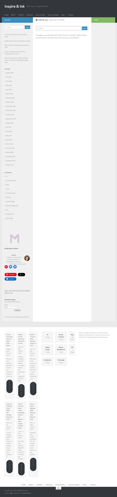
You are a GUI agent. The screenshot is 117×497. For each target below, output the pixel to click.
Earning (8, 197)
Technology (9, 218)
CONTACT (21, 15)
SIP (7, 210)
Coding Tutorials (10, 193)
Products (70, 15)
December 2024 (10, 156)
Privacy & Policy (40, 15)
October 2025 (10, 114)
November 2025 (11, 110)
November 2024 (11, 161)
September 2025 (11, 119)
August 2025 (10, 123)
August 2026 (10, 73)
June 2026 (9, 81)
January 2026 (10, 102)
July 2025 (8, 127)
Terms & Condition (53, 15)
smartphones (10, 214)
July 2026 (8, 77)
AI (6, 176)
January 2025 (10, 152)
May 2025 (9, 135)
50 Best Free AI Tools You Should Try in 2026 (21, 339)
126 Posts (72, 337)
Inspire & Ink (15, 6)
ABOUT (13, 15)
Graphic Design (10, 201)
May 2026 (9, 85)
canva (7, 189)
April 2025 (9, 140)
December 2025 (10, 106)
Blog (63, 15)
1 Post (61, 337)
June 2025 (9, 131)
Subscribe (17, 310)
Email (6, 305)
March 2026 (9, 94)
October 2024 (10, 165)
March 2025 (9, 144)
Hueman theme (27, 493)
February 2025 (10, 148)
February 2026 (10, 98)
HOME (6, 15)
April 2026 (9, 89)
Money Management (12, 205)
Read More (9, 386)
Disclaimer (30, 15)
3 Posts (72, 350)
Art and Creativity (11, 180)
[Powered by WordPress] (11, 493)
